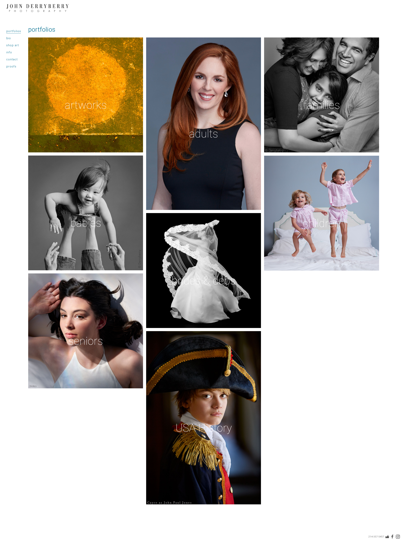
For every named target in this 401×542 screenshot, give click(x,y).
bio (8, 38)
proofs (11, 66)
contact (12, 59)
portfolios (13, 31)
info (9, 52)
